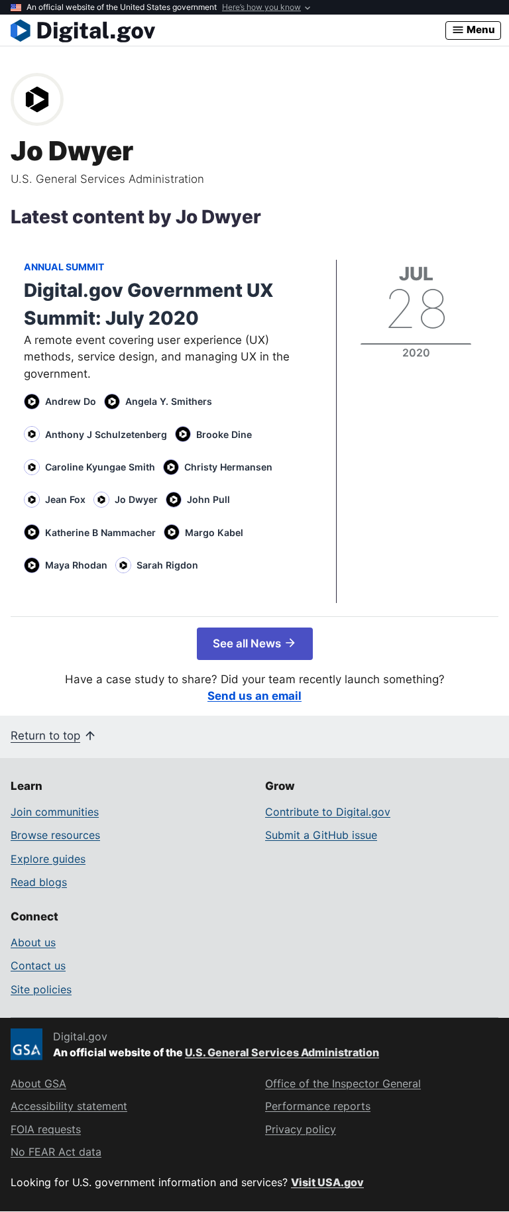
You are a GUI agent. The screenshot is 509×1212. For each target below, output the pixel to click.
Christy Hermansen (228, 466)
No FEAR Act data (56, 1151)
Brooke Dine (224, 434)
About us (33, 942)
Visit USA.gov (327, 1182)
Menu (480, 29)
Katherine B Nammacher (100, 532)
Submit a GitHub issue (321, 835)
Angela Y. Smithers (168, 401)
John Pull (208, 499)
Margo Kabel (214, 532)
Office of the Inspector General (343, 1083)
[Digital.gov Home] (228, 30)
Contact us (38, 965)
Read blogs (39, 882)
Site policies (41, 989)
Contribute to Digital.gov (327, 811)
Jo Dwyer (136, 499)
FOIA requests (46, 1129)
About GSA (38, 1083)
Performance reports (317, 1106)
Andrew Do (70, 401)
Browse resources (55, 835)
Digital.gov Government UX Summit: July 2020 (149, 304)
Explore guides (48, 858)
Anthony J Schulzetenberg (106, 434)
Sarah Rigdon (167, 565)
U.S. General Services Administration (282, 1052)
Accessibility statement (69, 1106)
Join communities (55, 811)
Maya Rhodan (76, 565)
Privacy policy (300, 1129)
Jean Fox (65, 499)
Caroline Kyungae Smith (100, 466)
